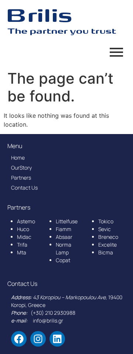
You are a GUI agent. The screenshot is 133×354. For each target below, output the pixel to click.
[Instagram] (38, 339)
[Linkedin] (57, 339)
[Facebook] (19, 339)
